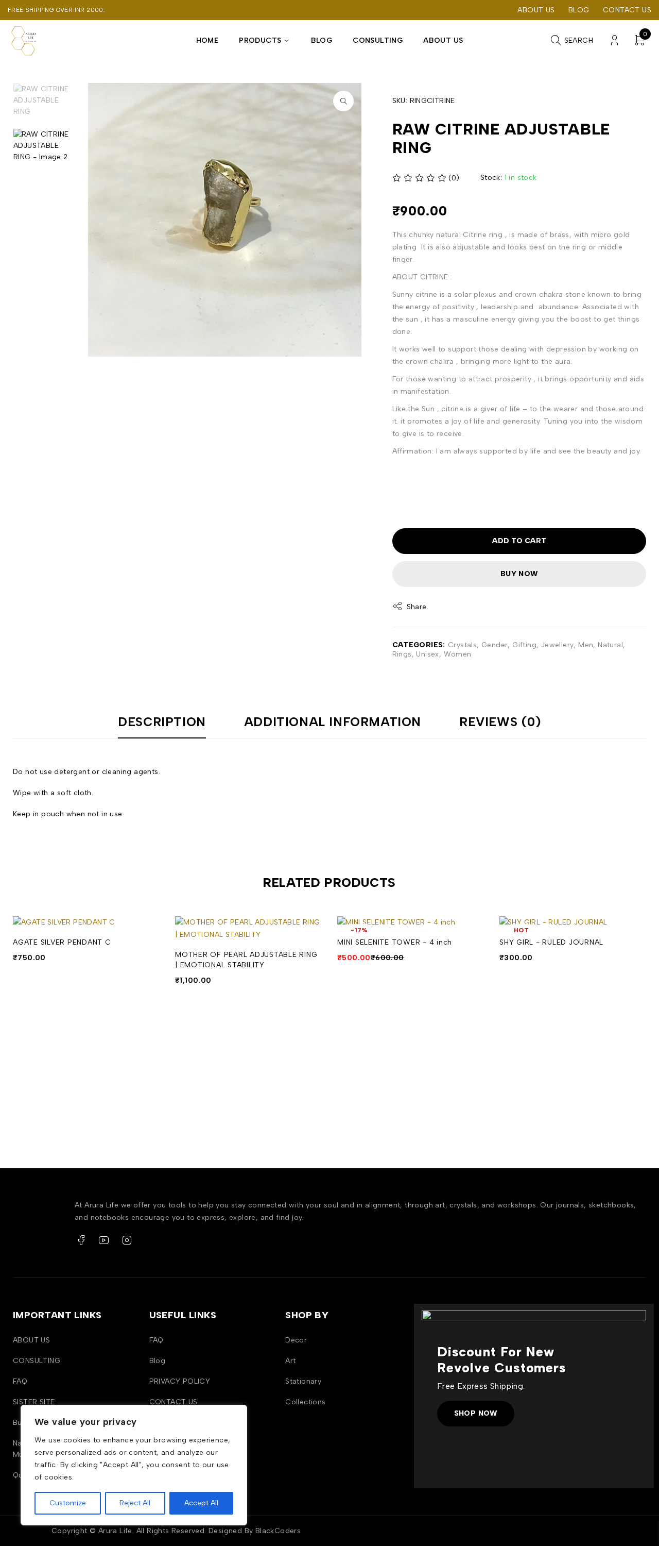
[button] (343, 101)
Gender (494, 645)
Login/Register (614, 40)
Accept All (201, 1503)
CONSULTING (36, 1360)
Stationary (303, 1381)
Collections (305, 1402)
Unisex (427, 654)
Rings (402, 654)
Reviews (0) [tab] (500, 722)
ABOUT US (535, 10)
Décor (296, 1340)
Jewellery (557, 645)
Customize (67, 1503)
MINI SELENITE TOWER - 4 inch (394, 942)
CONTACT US (627, 10)
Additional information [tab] (332, 722)
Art (290, 1360)
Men (585, 645)
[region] (134, 1465)
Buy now (519, 573)
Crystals (462, 645)
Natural (610, 645)
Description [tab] (162, 722)
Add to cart (519, 540)
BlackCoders (278, 1530)
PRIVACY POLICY (180, 1381)
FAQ (20, 1381)
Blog (578, 10)
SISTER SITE (34, 1402)
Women (458, 654)
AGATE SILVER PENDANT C (62, 942)
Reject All (134, 1503)
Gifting (524, 645)
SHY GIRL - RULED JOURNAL (551, 942)
